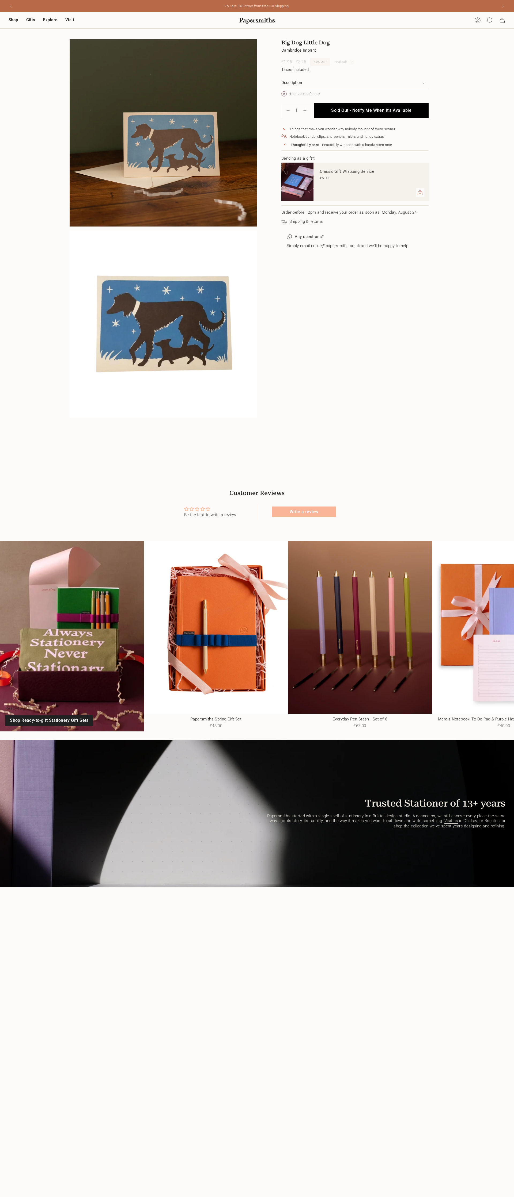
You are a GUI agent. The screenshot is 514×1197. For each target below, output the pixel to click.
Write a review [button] (304, 511)
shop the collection (411, 826)
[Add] (420, 192)
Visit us (451, 820)
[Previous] (11, 6)
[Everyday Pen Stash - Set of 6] (360, 627)
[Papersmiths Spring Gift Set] (216, 627)
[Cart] (502, 20)
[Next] (503, 6)
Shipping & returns (306, 221)
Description (291, 82)
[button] (13, 20)
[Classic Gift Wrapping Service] (297, 182)
